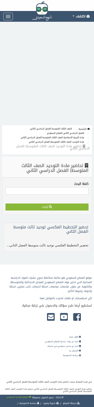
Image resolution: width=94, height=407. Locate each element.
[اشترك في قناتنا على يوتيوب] (64, 317)
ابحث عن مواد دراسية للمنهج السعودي (62, 341)
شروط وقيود (49, 403)
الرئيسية (82, 129)
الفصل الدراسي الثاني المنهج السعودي (65, 133)
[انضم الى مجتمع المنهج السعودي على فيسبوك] (77, 317)
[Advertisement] (47, 76)
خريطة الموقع (69, 403)
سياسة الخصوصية (71, 355)
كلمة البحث (81, 184)
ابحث (45, 207)
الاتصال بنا (74, 351)
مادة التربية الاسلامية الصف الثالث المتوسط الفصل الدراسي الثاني (52, 137)
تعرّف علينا (74, 337)
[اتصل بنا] (51, 317)
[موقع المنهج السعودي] (47, 5)
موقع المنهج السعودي (17, 397)
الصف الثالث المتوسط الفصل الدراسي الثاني (51, 129)
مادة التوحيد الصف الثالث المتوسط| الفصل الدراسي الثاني (56, 142)
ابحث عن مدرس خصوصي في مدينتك (63, 346)
